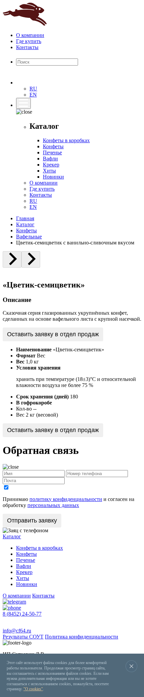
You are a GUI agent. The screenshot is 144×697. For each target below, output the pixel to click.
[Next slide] (30, 259)
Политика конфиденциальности (81, 637)
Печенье (52, 152)
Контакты (27, 47)
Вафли (50, 158)
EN (33, 95)
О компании (30, 35)
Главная (25, 218)
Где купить (28, 41)
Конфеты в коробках (66, 140)
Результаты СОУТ (23, 637)
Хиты (49, 170)
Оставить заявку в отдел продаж (53, 334)
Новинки (53, 177)
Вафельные (29, 236)
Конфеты (53, 146)
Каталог (25, 224)
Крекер (51, 164)
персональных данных (53, 505)
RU (33, 88)
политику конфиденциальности (65, 499)
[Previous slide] (12, 259)
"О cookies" (33, 689)
